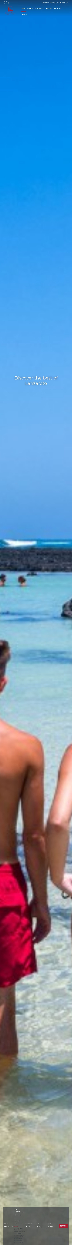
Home (23, 8)
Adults (37, 1223)
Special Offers (39, 8)
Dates (16, 1209)
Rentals (29, 8)
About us (49, 8)
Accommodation (29, 1223)
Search (63, 1226)
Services (24, 14)
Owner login (45, 2)
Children (49, 1223)
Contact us (57, 8)
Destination (6, 1223)
